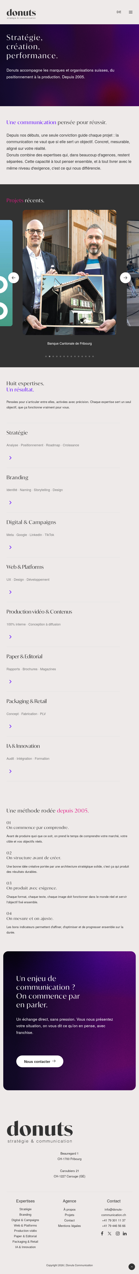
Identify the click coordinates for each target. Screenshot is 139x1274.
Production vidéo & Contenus (39, 611)
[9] (75, 356)
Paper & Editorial (24, 656)
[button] (130, 12)
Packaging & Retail (27, 701)
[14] (92, 356)
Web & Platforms (25, 567)
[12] (86, 356)
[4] (57, 356)
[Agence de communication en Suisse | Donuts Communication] (21, 14)
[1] (46, 356)
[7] (68, 356)
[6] (64, 356)
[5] (60, 356)
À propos (70, 1209)
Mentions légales (69, 1225)
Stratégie (17, 432)
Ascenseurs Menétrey (69, 343)
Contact (69, 1220)
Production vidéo (25, 1231)
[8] (71, 356)
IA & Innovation (23, 746)
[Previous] (13, 277)
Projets (69, 1214)
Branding (17, 477)
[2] (49, 356)
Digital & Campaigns (31, 522)
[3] (53, 356)
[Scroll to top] (132, 1266)
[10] (78, 356)
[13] (89, 356)
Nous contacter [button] (37, 1061)
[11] (82, 356)
